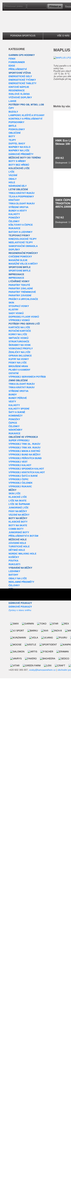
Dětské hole (17, 550)
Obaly (13, 179)
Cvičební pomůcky (20, 256)
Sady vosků (16, 313)
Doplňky (14, 249)
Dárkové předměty (21, 154)
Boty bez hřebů (19, 164)
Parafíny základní (21, 288)
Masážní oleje (18, 260)
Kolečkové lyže (19, 168)
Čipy (11, 108)
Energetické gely (20, 76)
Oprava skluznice (20, 355)
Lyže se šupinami (19, 504)
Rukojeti (14, 564)
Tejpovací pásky (19, 235)
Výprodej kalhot (20, 465)
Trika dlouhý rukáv (22, 203)
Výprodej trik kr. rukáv (24, 447)
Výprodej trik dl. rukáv (24, 444)
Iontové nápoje (19, 87)
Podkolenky (17, 129)
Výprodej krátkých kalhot (27, 472)
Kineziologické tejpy (22, 239)
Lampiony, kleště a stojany (26, 115)
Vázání (13, 175)
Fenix (12, 58)
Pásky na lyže (18, 362)
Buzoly (13, 111)
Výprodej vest (18, 461)
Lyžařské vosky (19, 281)
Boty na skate (18, 525)
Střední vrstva (18, 207)
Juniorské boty (19, 532)
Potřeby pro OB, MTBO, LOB (26, 104)
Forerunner (17, 62)
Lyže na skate (17, 500)
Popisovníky (16, 122)
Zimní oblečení (18, 380)
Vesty (12, 401)
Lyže (11, 171)
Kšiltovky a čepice (21, 224)
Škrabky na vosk (20, 345)
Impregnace (16, 274)
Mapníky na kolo (19, 147)
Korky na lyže (18, 334)
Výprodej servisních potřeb (27, 376)
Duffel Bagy (17, 143)
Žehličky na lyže (19, 352)
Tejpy (12, 140)
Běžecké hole (18, 539)
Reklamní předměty (21, 582)
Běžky (12, 490)
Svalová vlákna (19, 94)
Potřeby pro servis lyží (24, 323)
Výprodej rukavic (20, 486)
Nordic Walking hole (22, 553)
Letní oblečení (18, 189)
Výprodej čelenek (21, 482)
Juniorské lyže (18, 507)
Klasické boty (18, 521)
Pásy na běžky (18, 511)
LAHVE (12, 101)
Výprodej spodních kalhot (26, 468)
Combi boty (16, 529)
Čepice (13, 422)
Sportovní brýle (20, 267)
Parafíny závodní (20, 295)
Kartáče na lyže (19, 327)
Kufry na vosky (19, 359)
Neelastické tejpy (21, 242)
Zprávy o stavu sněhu (20, 610)
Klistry (13, 309)
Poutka (13, 560)
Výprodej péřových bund (25, 458)
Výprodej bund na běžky (24, 454)
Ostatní (13, 373)
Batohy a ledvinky (20, 232)
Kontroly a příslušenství (25, 118)
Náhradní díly (18, 186)
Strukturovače (19, 341)
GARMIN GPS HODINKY (22, 55)
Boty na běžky (18, 518)
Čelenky (14, 221)
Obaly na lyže (18, 578)
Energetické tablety (22, 83)
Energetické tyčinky (22, 79)
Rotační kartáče (20, 331)
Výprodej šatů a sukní (23, 475)
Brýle (12, 126)
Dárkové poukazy (20, 603)
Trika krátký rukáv (22, 193)
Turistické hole (19, 546)
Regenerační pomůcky (23, 253)
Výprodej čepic (19, 479)
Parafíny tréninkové (22, 292)
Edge (12, 65)
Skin (11, 302)
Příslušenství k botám (23, 535)
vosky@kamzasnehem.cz (42, 669)
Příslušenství (18, 69)
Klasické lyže (18, 497)
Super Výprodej (19, 440)
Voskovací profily (21, 348)
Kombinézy (15, 415)
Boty (12, 136)
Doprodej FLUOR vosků (24, 316)
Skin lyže (14, 493)
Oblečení (14, 133)
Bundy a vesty (18, 210)
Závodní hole (17, 543)
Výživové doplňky (20, 97)
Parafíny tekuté (19, 285)
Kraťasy (14, 200)
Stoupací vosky (19, 306)
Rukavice (14, 228)
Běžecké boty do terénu (25, 157)
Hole (12, 182)
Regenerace (17, 90)
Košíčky (14, 557)
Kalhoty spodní (19, 408)
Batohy (13, 574)
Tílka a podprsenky (21, 196)
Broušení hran (18, 366)
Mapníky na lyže (19, 150)
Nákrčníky (15, 429)
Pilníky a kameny (19, 369)
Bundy (13, 394)
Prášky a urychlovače (23, 299)
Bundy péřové (18, 398)
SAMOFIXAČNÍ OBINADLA (23, 246)
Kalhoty (14, 214)
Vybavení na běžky (20, 567)
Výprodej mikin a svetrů (24, 451)
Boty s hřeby (17, 161)
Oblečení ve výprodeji (23, 437)
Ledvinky (14, 571)
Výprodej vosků (19, 320)
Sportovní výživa (20, 72)
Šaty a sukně (17, 412)
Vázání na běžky (19, 514)
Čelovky (14, 585)
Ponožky (14, 217)
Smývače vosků (18, 338)
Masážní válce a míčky (23, 263)
